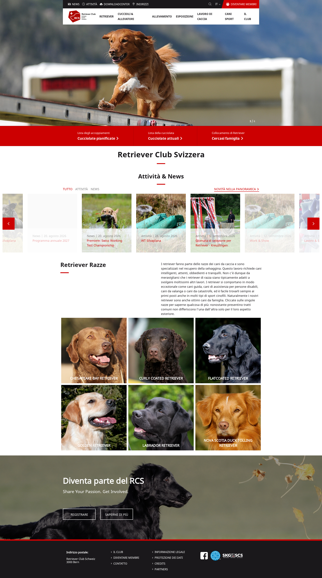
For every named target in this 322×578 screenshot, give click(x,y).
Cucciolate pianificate (96, 138)
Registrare (79, 515)
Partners (161, 569)
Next (313, 224)
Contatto (120, 563)
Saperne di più (116, 515)
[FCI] (215, 555)
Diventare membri (126, 558)
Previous (9, 224)
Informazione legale (170, 552)
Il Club (118, 552)
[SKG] (233, 555)
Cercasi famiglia (226, 138)
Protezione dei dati (169, 558)
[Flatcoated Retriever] (228, 350)
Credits (160, 563)
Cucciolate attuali (163, 138)
